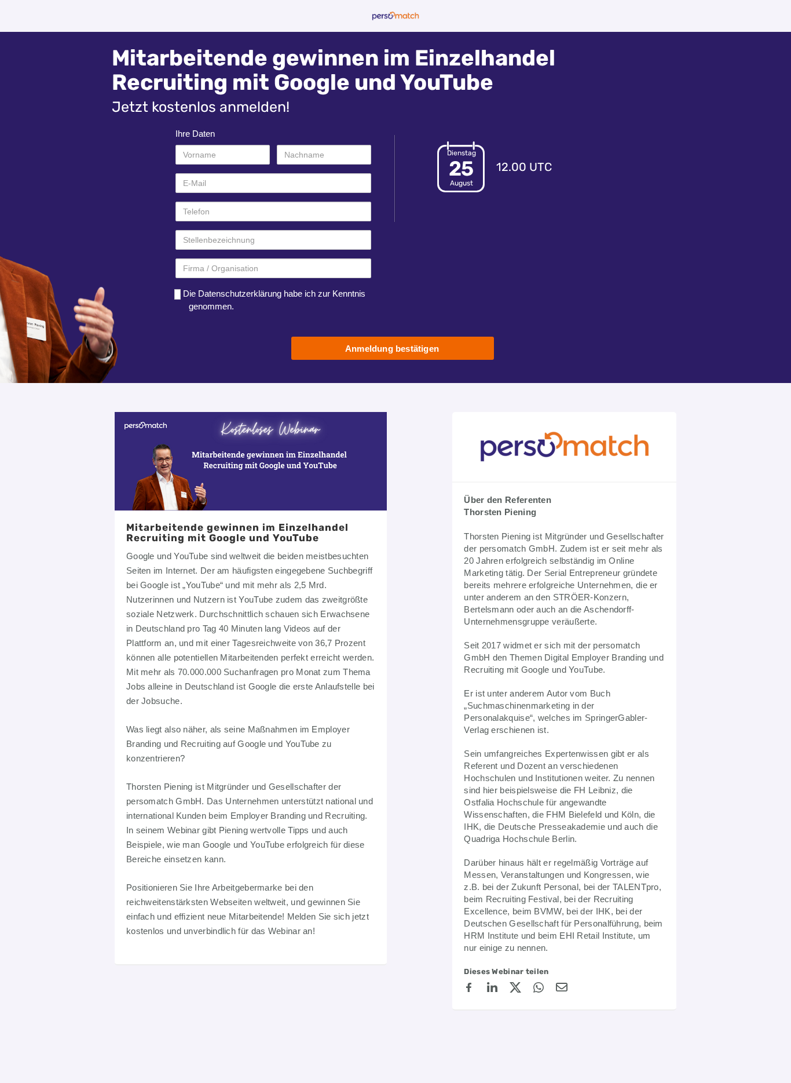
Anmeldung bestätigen (392, 348)
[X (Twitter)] (515, 989)
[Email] (562, 989)
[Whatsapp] (538, 989)
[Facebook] (469, 989)
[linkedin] (492, 989)
